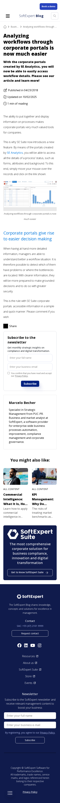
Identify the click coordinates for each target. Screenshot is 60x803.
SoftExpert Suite (28, 669)
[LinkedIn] (26, 645)
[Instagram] (39, 645)
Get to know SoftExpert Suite (27, 572)
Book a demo (48, 6)
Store (28, 676)
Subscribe (30, 384)
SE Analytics (15, 153)
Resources (28, 656)
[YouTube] (32, 645)
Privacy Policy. (21, 376)
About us (28, 663)
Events (28, 683)
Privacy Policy (30, 791)
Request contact (30, 633)
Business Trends (15, 26)
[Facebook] (19, 645)
